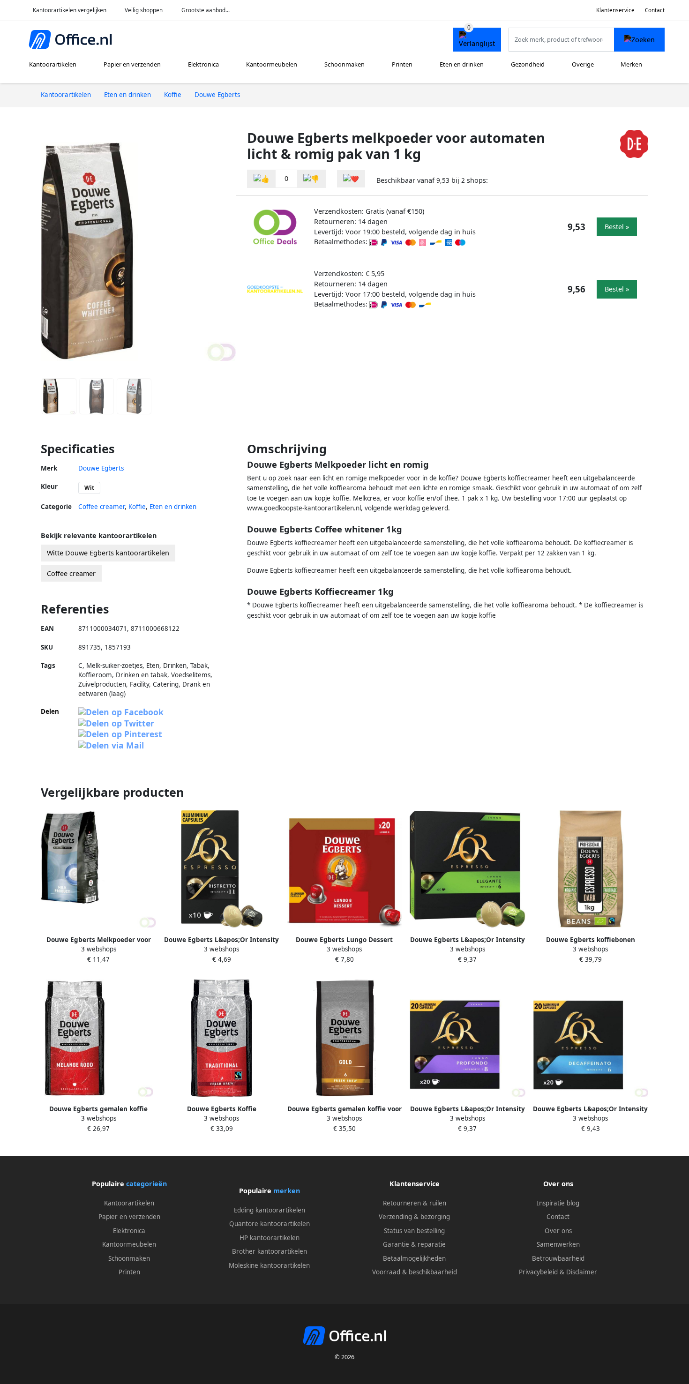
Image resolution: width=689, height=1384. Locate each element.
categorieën (146, 1183)
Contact (655, 10)
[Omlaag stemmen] (311, 178)
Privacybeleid (538, 1272)
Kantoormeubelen (271, 64)
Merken (631, 64)
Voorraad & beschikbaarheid (414, 1272)
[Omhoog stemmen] (261, 178)
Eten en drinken (462, 64)
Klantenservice (615, 10)
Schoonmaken (344, 64)
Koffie (137, 506)
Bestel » (617, 226)
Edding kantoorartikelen (269, 1210)
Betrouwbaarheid (558, 1258)
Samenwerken (558, 1244)
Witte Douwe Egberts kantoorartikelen (108, 552)
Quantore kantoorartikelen (269, 1223)
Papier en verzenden (132, 64)
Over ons (558, 1231)
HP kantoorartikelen (270, 1238)
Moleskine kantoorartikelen (269, 1265)
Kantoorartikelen (52, 64)
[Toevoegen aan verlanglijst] (351, 178)
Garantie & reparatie (414, 1244)
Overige (583, 64)
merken (286, 1190)
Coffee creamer (101, 506)
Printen (402, 64)
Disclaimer (581, 1272)
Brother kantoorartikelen (269, 1251)
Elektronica (203, 64)
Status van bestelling (414, 1231)
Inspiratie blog (558, 1203)
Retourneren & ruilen (414, 1203)
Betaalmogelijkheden (414, 1258)
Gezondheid (528, 64)
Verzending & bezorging (414, 1216)
